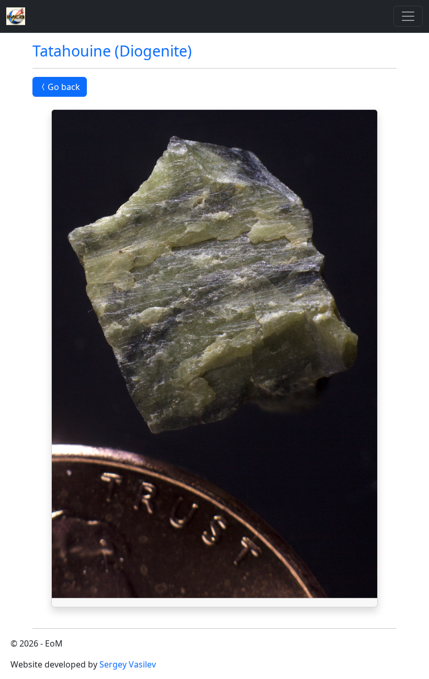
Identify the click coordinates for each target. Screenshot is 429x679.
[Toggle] (408, 16)
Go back (64, 87)
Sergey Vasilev (127, 664)
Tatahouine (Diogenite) (112, 50)
